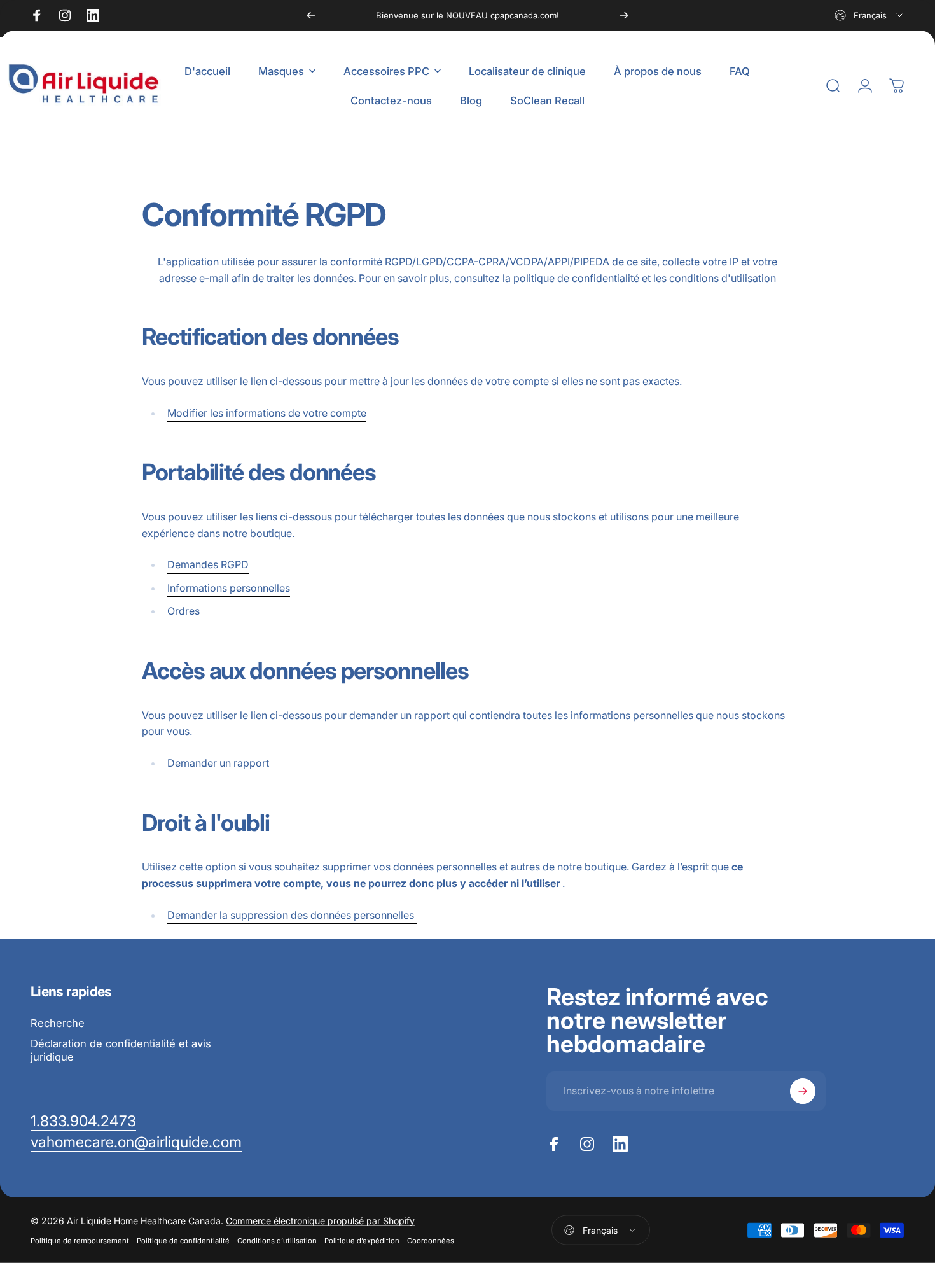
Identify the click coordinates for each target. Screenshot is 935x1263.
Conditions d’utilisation (277, 1240)
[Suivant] (624, 15)
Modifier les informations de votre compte (266, 413)
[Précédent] (311, 15)
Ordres (183, 610)
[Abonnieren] (802, 1091)
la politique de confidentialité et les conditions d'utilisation (639, 278)
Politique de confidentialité (183, 1240)
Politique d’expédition (361, 1240)
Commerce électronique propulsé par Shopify (320, 1220)
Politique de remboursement (80, 1240)
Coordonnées (430, 1240)
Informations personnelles (228, 588)
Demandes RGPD (208, 564)
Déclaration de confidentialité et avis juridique (121, 1050)
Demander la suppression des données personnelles (292, 915)
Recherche (58, 1023)
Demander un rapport (218, 763)
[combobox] (869, 15)
